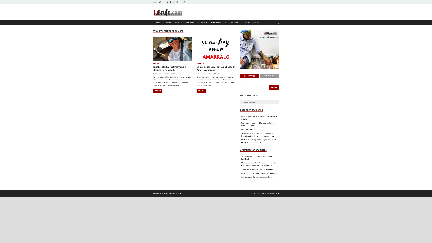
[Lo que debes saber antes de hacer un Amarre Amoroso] (216, 49)
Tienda (256, 23)
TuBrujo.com (171, 73)
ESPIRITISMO (202, 23)
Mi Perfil (182, 2)
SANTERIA (167, 23)
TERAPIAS (190, 23)
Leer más (157, 90)
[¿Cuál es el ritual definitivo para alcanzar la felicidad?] (172, 49)
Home (157, 23)
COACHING (235, 23)
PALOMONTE (216, 23)
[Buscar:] (259, 87)
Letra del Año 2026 (248, 129)
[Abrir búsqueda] (278, 22)
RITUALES (178, 23)
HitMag (276, 193)
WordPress (268, 193)
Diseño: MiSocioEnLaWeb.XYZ (174, 193)
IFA (226, 23)
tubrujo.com (246, 177)
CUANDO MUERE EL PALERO (261, 169)
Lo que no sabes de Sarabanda (265, 173)
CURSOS (246, 23)
